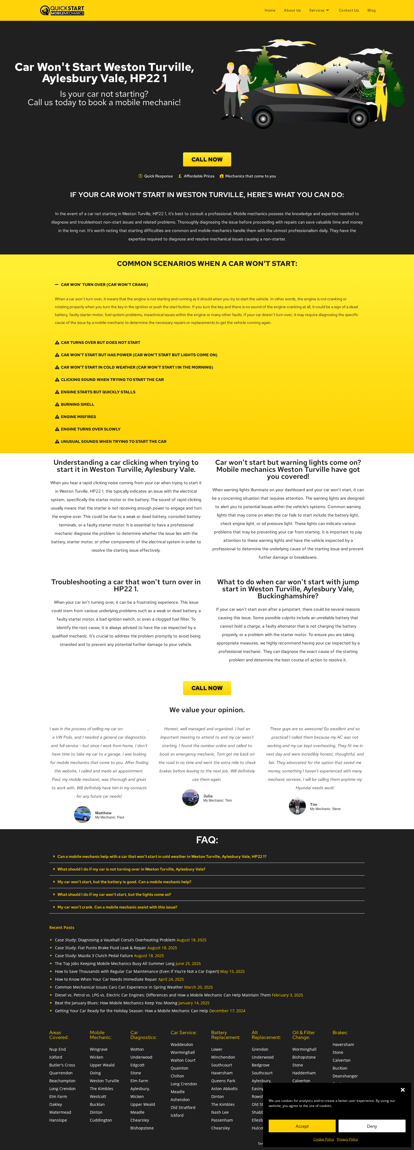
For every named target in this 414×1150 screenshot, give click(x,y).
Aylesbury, (140, 1088)
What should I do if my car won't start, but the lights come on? (114, 894)
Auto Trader (135, 729)
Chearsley (139, 1120)
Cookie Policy (323, 1139)
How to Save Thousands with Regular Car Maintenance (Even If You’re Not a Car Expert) (137, 971)
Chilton (177, 1076)
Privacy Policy (347, 1139)
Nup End (57, 1049)
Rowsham (261, 1096)
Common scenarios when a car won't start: (207, 263)
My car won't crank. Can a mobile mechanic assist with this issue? (117, 907)
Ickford (55, 1057)
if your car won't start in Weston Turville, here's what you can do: (207, 194)
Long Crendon (62, 1088)
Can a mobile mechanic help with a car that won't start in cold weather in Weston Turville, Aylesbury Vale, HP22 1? (161, 856)
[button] (403, 1090)
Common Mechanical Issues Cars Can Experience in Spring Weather (119, 987)
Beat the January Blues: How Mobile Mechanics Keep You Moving (116, 1002)
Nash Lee (220, 1112)
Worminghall (183, 1052)
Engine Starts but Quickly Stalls (98, 391)
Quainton (179, 1068)
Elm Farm (58, 1096)
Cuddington (101, 1120)
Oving (95, 1072)
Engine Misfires (78, 416)
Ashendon (180, 1099)
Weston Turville (104, 1080)
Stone (135, 1072)
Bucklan (97, 1104)
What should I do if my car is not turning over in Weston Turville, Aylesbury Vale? (131, 869)
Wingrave (99, 1049)
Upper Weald (102, 1065)
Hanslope (58, 1120)
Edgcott (137, 1065)
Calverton (301, 1080)
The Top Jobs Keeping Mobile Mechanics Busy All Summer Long (115, 963)
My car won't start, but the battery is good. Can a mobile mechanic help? (124, 881)
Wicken (96, 1057)
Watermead (60, 1112)
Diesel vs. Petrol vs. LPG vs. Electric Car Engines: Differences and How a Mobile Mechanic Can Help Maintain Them (163, 995)
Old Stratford (183, 1107)
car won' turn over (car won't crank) (104, 284)
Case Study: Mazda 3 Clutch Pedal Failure (94, 955)
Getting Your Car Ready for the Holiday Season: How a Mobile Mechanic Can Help (131, 1010)
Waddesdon (182, 1044)
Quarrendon (61, 1072)
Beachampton (62, 1080)
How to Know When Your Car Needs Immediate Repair (106, 979)
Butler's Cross (62, 1065)
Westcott (98, 1096)
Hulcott (258, 1128)
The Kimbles (101, 1088)
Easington (261, 1088)
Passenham (222, 1120)
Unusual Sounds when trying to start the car (113, 441)
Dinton (96, 1112)
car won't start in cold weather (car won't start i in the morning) (137, 367)
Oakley (55, 1104)
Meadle (137, 1112)
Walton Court (183, 1060)
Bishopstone (142, 1128)
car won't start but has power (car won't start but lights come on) (139, 354)
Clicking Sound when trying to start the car (112, 379)
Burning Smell (77, 404)
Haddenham (304, 1072)
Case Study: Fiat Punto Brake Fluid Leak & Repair (100, 947)
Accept (302, 1126)
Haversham (222, 1072)
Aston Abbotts (224, 1088)
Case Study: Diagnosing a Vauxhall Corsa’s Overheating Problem (115, 939)
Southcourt (221, 1065)
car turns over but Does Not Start (100, 342)
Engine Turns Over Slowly (91, 429)
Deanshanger (345, 1076)
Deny (372, 1126)
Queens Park (223, 1080)
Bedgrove (261, 1065)
